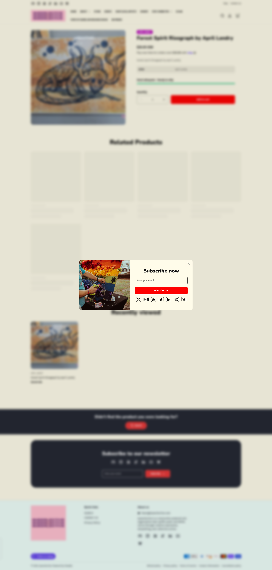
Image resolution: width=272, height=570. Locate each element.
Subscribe (159, 290)
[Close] (189, 263)
